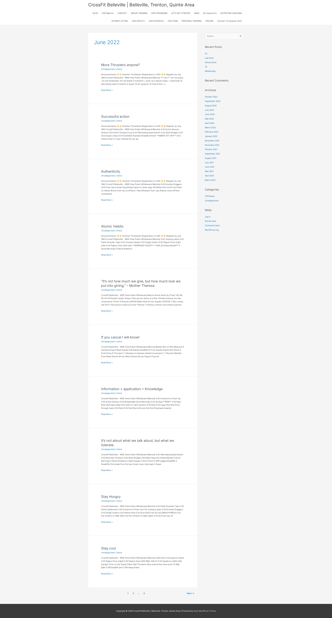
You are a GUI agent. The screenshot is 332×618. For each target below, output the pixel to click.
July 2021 (209, 162)
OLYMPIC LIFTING (120, 21)
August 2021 (210, 158)
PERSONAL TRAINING (192, 21)
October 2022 (211, 97)
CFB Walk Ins (108, 13)
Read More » (107, 90)
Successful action (115, 116)
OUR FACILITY (138, 21)
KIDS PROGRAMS (159, 13)
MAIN (196, 13)
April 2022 (209, 123)
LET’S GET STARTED (180, 13)
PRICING (209, 21)
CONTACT (122, 13)
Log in (207, 216)
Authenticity (110, 171)
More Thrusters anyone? (120, 65)
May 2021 (209, 171)
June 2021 (209, 167)
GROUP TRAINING (139, 13)
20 (206, 53)
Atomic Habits (112, 226)
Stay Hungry (111, 497)
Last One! (209, 58)
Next (190, 593)
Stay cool (108, 548)
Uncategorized (108, 69)
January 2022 (211, 136)
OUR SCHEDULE (156, 21)
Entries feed (210, 221)
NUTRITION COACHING (231, 13)
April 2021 (209, 175)
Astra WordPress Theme (204, 611)
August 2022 (211, 105)
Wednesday (210, 71)
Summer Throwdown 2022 (229, 21)
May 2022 (209, 118)
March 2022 (210, 127)
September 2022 (212, 101)
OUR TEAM (173, 21)
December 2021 (212, 140)
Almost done (210, 62)
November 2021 (212, 145)
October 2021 (211, 149)
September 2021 (212, 153)
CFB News (210, 196)
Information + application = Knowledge (132, 389)
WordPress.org (212, 230)
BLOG (95, 13)
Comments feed (212, 225)
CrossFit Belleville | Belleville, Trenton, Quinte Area (141, 4)
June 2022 (210, 114)
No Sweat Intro (210, 13)
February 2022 (211, 132)
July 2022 (209, 110)
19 (206, 67)
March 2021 (210, 180)
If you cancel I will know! (120, 337)
